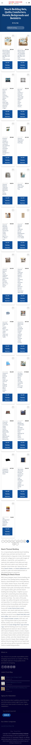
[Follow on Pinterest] (14, 667)
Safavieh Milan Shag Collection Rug (21, 187)
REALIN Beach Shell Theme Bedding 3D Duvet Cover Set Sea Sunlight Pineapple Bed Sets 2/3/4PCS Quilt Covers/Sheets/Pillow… (8, 55)
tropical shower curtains (11, 618)
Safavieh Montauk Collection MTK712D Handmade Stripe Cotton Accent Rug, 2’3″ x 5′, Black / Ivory (5, 232)
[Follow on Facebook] (2, 667)
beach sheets (9, 568)
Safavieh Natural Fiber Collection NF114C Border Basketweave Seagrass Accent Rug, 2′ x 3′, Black (21, 231)
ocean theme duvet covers (16, 608)
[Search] (26, 2)
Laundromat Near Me (7, 726)
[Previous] (3, 541)
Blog (12, 731)
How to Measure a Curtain (14, 682)
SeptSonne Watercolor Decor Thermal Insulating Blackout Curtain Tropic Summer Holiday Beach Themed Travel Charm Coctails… (20, 332)
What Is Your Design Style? (14, 677)
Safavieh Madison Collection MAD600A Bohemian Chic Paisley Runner (5, 189)
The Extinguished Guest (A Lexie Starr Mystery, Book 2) (5, 522)
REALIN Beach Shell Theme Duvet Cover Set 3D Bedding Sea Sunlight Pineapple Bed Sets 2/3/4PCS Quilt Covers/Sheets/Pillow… (23, 55)
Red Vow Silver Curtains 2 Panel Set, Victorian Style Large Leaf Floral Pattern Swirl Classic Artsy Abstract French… (20, 98)
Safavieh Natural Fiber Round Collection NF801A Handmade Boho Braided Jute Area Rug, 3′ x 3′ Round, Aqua (5, 278)
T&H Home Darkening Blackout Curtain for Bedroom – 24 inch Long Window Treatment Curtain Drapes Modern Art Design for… (21, 479)
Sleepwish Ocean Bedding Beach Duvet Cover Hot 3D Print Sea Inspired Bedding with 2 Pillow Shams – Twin (5, 382)
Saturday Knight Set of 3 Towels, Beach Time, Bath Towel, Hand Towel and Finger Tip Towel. (5, 330)
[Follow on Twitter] (8, 667)
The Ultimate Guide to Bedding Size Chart (16, 688)
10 (14, 544)
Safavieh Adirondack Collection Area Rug (21, 141)
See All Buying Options (7, 65)
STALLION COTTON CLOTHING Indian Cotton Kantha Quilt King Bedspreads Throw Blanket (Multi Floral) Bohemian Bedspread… (5, 430)
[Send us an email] (11, 667)
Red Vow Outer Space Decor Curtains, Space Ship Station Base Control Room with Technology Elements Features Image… (5, 99)
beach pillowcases (21, 568)
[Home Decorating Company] (15, 2)
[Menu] (2, 3)
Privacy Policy (17, 731)
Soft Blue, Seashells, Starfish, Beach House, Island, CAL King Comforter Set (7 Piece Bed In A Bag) (20, 380)
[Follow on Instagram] (5, 667)
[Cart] (29, 3)
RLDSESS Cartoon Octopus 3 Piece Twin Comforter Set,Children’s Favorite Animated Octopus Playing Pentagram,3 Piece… (6, 146)
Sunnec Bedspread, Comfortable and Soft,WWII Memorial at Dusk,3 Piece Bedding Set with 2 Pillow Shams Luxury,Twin (21, 430)
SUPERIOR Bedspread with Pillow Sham (5, 472)
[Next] (17, 544)
